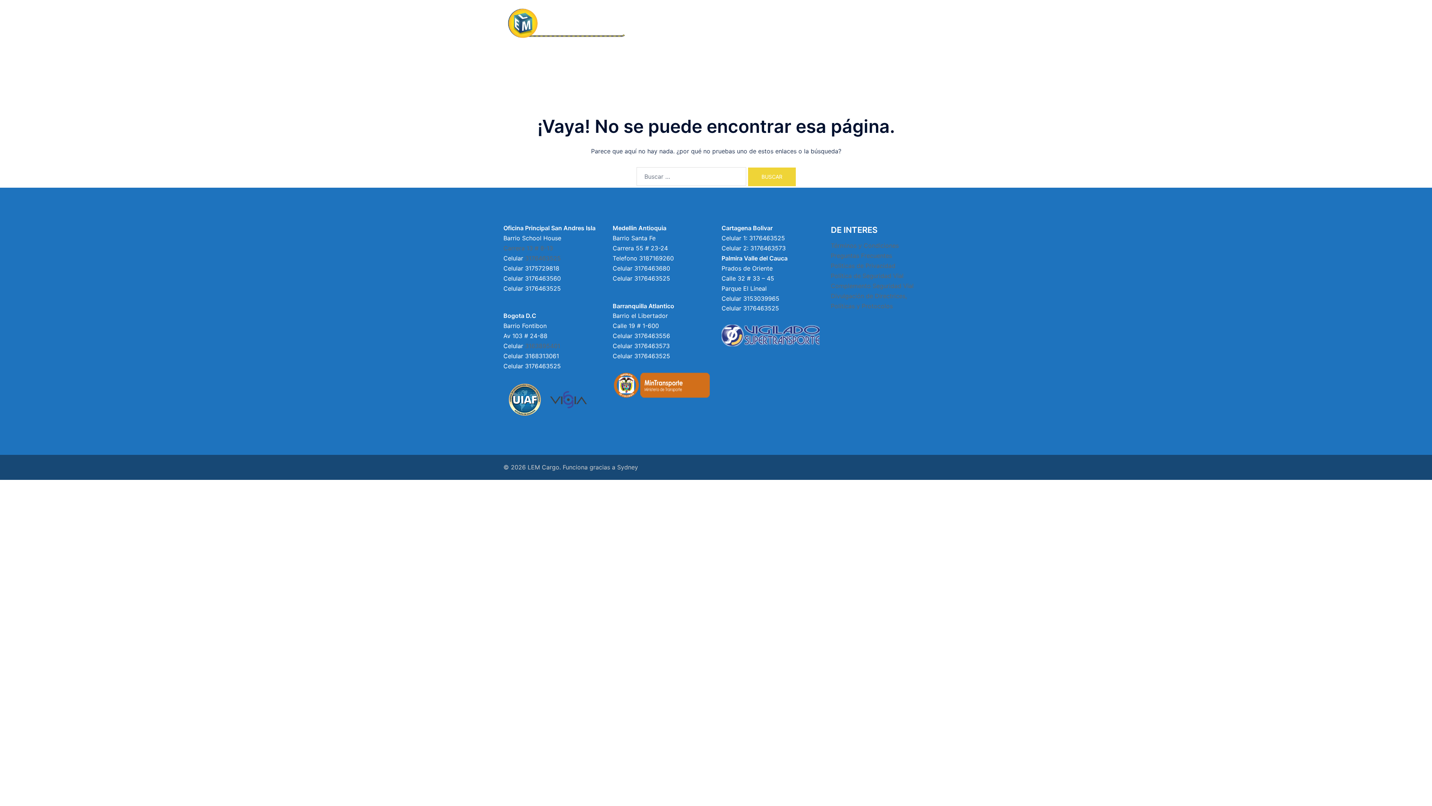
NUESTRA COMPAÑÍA (737, 24)
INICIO (691, 24)
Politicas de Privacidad (863, 265)
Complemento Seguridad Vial (872, 286)
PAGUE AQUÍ (907, 24)
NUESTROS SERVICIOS (802, 24)
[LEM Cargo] (570, 23)
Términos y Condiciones (865, 245)
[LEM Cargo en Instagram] (839, 327)
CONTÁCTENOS (861, 24)
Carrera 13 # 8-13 (528, 248)
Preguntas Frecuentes (861, 255)
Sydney (627, 467)
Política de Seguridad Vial (867, 275)
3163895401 (542, 346)
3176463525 (543, 258)
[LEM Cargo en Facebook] (834, 327)
